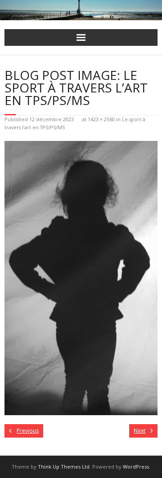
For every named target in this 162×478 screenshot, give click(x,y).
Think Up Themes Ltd (64, 466)
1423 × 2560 (101, 119)
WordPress (136, 466)
